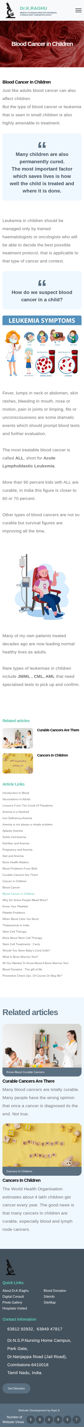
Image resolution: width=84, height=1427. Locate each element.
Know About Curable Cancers (25, 1072)
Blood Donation (55, 1290)
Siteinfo (49, 1296)
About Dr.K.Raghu (15, 1290)
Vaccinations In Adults (16, 799)
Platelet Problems (13, 912)
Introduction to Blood (15, 793)
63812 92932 (20, 1329)
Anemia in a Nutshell (15, 811)
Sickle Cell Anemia (14, 837)
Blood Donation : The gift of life (22, 969)
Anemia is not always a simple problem (27, 824)
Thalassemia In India (15, 925)
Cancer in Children (14, 881)
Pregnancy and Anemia (17, 849)
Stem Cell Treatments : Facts (21, 944)
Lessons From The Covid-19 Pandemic (27, 805)
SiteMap (50, 1302)
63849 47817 (49, 1329)
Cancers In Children (52, 755)
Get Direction (16, 1388)
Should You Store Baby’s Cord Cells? (26, 950)
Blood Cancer (11, 887)
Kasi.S (55, 1410)
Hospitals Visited (14, 1308)
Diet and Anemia (13, 856)
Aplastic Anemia (12, 830)
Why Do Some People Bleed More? (25, 900)
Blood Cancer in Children (18, 893)
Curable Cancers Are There (58, 730)
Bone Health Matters (15, 862)
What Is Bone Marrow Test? (20, 956)
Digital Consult (13, 1296)
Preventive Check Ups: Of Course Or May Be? (32, 975)
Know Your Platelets (15, 906)
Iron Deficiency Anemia (17, 818)
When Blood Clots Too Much (20, 919)
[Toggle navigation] (78, 10)
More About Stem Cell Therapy (22, 937)
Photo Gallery (12, 1302)
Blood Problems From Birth (19, 868)
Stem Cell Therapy (14, 931)
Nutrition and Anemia (15, 843)
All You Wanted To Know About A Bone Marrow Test (35, 963)
